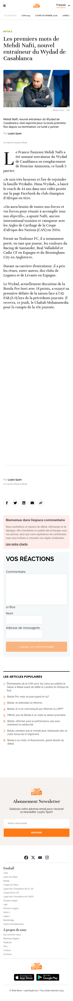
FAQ (5, 946)
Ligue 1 (6, 916)
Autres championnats (13, 924)
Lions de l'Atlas (10, 877)
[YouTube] (40, 857)
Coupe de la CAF (11, 893)
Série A (6, 912)
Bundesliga (8, 920)
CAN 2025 (26, 15)
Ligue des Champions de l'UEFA (18, 896)
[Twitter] (33, 857)
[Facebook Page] (26, 857)
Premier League (10, 908)
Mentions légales (11, 938)
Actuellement (10, 15)
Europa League (10, 900)
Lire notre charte (17, 544)
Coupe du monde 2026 (46, 15)
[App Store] (24, 976)
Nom (9, 613)
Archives (7, 954)
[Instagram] (47, 857)
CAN (5, 873)
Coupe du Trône (10, 885)
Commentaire (16, 571)
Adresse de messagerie (23, 628)
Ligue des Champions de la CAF (18, 889)
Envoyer (36, 832)
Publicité (7, 942)
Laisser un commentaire (36, 647)
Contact (7, 950)
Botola (7, 31)
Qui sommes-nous (12, 934)
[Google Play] (47, 976)
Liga (5, 904)
